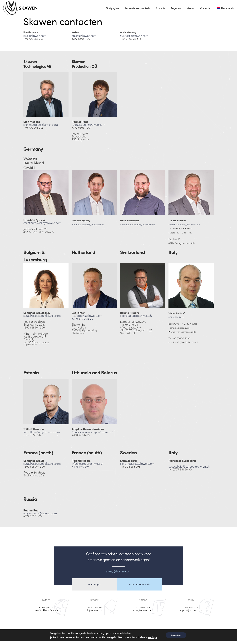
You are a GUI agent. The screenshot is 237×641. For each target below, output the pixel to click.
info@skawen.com (34, 36)
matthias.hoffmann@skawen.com (137, 224)
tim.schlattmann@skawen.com (184, 224)
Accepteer (176, 635)
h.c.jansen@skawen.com (87, 315)
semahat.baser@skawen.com (41, 315)
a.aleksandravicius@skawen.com (92, 432)
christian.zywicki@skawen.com (42, 223)
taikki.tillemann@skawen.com (41, 432)
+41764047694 (80, 466)
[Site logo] (20, 8)
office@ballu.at (176, 317)
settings (152, 637)
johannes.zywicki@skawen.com (88, 224)
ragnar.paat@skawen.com (88, 124)
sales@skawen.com (84, 36)
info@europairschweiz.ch (136, 315)
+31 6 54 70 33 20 (82, 318)
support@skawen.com (134, 36)
